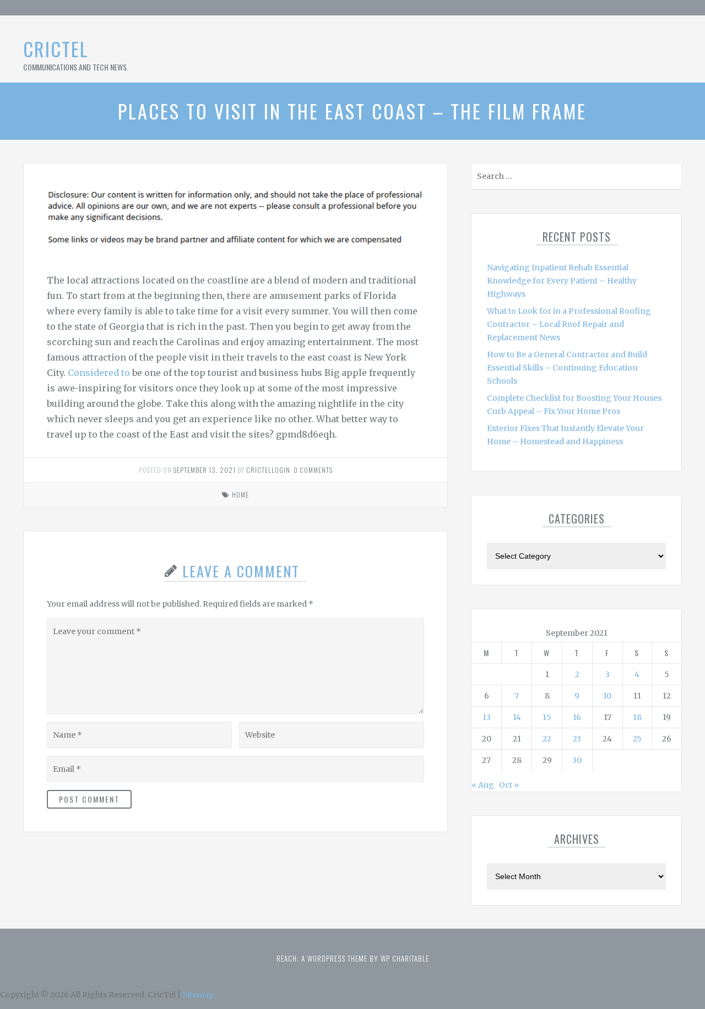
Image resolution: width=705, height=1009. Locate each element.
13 (486, 717)
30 (577, 760)
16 (577, 717)
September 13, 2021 (204, 469)
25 (637, 739)
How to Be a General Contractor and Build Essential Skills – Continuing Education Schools (567, 368)
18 (637, 717)
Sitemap (198, 995)
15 (547, 717)
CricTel (56, 49)
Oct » (509, 785)
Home (240, 494)
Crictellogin (268, 469)
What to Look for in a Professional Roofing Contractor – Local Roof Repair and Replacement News (569, 324)
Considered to (99, 372)
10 (607, 696)
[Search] (672, 179)
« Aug (482, 785)
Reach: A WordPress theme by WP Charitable (352, 958)
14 (517, 717)
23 (577, 739)
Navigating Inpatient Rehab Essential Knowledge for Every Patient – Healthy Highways (562, 281)
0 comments (313, 469)
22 (547, 739)
